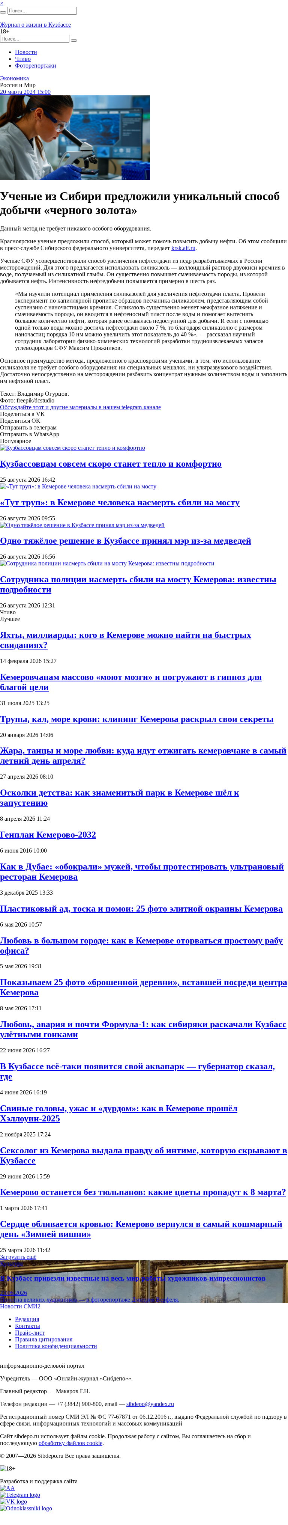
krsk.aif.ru (183, 248)
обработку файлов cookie (70, 1443)
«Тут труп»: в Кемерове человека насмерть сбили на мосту (120, 502)
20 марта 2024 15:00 (25, 92)
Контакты (27, 1326)
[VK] (13, 1501)
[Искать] (3, 12)
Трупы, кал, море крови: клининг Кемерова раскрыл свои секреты (137, 719)
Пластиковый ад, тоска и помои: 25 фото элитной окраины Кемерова (141, 908)
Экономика (14, 78)
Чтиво (23, 59)
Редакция (27, 1319)
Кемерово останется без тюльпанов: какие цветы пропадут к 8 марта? (143, 1192)
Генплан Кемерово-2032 (48, 834)
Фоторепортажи (35, 65)
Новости (26, 52)
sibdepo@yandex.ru (150, 1404)
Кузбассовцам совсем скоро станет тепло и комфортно (111, 464)
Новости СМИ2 (20, 1306)
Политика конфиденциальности (56, 1346)
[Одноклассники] (26, 1508)
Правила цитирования (43, 1339)
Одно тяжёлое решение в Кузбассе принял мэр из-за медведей (125, 541)
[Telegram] (20, 1495)
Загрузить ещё (18, 1257)
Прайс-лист (30, 1332)
